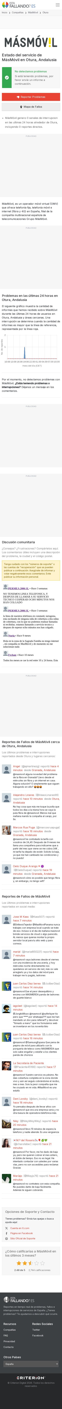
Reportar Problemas (33, 96)
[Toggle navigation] (57, 5)
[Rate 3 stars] (31, 1263)
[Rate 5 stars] (43, 1263)
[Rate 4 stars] (37, 1263)
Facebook (37, 1335)
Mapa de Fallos (33, 106)
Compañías (18, 12)
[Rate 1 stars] (19, 1263)
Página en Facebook (21, 1233)
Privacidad (9, 1341)
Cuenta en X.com (19, 1228)
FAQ (5, 1335)
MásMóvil (33, 12)
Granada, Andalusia (43, 770)
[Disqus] (31, 622)
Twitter (36, 1329)
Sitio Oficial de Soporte (22, 1238)
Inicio (4, 12)
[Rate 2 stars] (25, 1263)
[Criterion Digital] (31, 1378)
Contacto (8, 1347)
